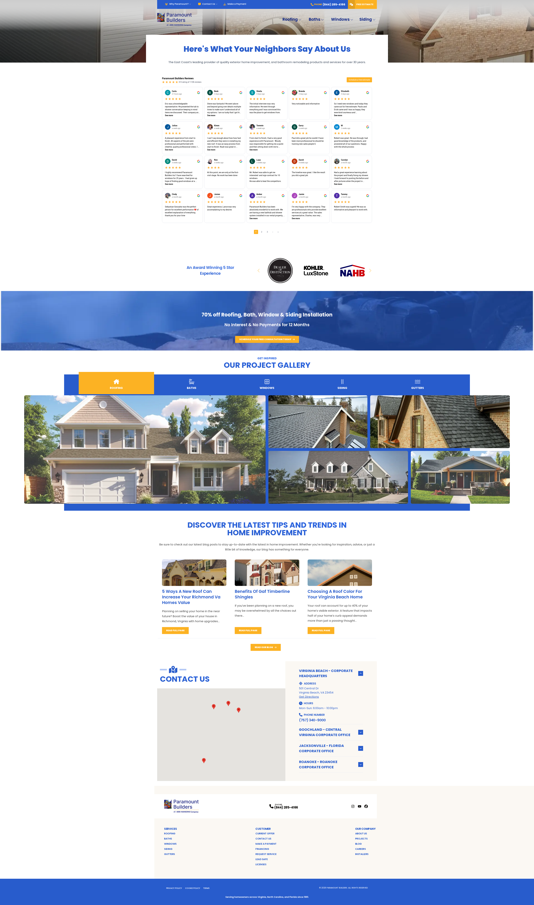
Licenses (260, 864)
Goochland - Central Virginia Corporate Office (324, 732)
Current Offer (264, 833)
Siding (365, 19)
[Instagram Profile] (352, 806)
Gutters (169, 854)
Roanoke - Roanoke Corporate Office (318, 764)
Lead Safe (261, 859)
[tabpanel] (267, 449)
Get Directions (309, 697)
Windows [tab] (267, 388)
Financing (262, 849)
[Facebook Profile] (366, 806)
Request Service (265, 854)
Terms (206, 888)
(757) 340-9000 (312, 720)
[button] (238, 710)
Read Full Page (175, 630)
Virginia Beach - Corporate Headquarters (326, 673)
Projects (361, 838)
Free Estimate (364, 4)
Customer (263, 829)
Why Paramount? (178, 4)
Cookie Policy (192, 888)
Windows (340, 19)
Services (170, 829)
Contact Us (208, 4)
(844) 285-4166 (286, 807)
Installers (362, 854)
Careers (360, 849)
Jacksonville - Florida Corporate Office (321, 748)
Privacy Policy (174, 888)
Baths (314, 19)
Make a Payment (237, 4)
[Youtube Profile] (359, 806)
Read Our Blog (264, 647)
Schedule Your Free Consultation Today (265, 339)
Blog (358, 843)
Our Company (365, 829)
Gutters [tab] (417, 388)
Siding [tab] (342, 388)
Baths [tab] (191, 388)
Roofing (290, 19)
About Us (361, 833)
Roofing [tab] (116, 388)
